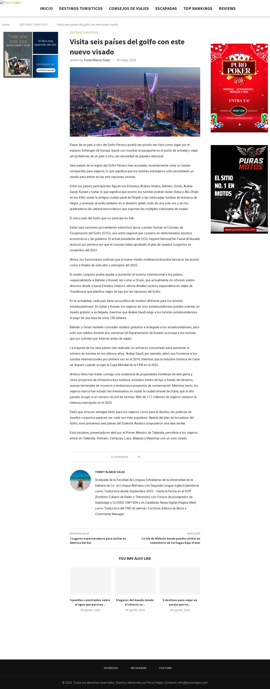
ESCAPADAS (166, 8)
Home (5, 24)
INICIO (46, 8)
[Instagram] (257, 8)
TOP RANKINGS (197, 8)
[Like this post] (142, 457)
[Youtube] (261, 8)
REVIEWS (227, 8)
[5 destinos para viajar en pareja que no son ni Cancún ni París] (179, 580)
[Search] (268, 8)
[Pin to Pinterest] (155, 457)
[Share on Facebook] (147, 457)
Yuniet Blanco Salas (97, 60)
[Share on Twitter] (151, 457)
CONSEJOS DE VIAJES (129, 8)
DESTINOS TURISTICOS (81, 8)
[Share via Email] (159, 457)
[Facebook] (252, 8)
